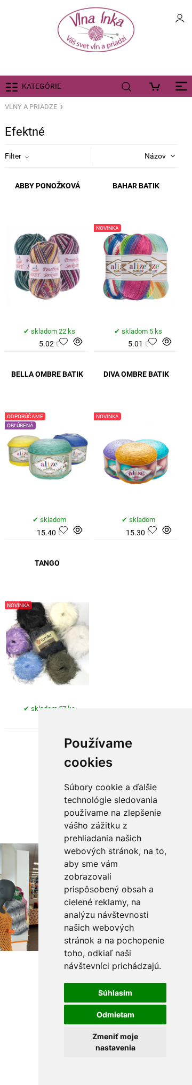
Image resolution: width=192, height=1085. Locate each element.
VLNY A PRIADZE (31, 107)
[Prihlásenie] (180, 21)
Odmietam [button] (115, 1014)
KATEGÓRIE (41, 86)
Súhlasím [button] (115, 992)
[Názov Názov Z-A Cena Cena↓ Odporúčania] (147, 155)
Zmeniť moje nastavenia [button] (115, 1042)
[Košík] (157, 86)
